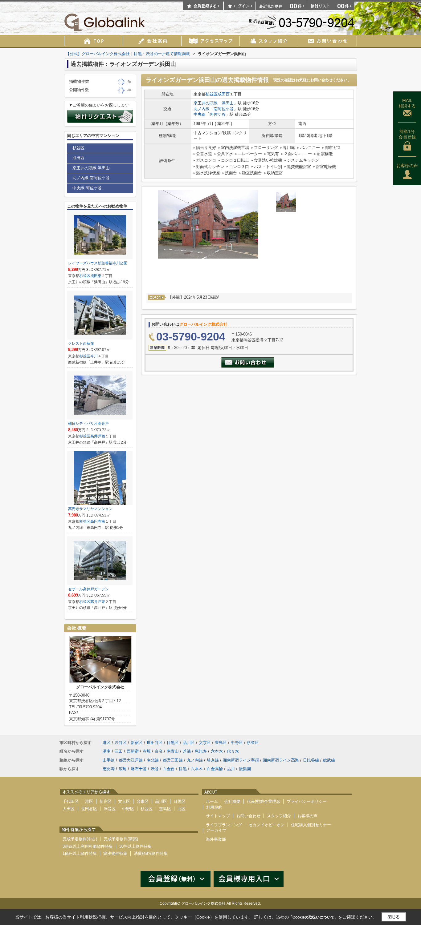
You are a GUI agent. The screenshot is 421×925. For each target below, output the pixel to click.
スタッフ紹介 (279, 816)
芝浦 (187, 751)
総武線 (329, 760)
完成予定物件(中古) (80, 839)
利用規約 (214, 807)
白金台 (169, 768)
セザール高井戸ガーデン (88, 589)
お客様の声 (407, 165)
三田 (119, 751)
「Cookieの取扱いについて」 (313, 917)
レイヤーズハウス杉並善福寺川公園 (97, 263)
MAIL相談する (407, 103)
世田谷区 (155, 742)
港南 (107, 751)
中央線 (200, 114)
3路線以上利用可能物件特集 (88, 846)
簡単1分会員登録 (407, 134)
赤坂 (147, 751)
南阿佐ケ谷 (224, 109)
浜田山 (228, 103)
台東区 (143, 801)
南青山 (173, 751)
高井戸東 (97, 602)
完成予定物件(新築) (121, 839)
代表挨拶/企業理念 (263, 801)
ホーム (212, 801)
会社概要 (232, 801)
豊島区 (221, 742)
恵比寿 (201, 751)
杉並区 (212, 94)
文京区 (205, 742)
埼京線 (213, 760)
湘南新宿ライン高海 (281, 760)
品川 (231, 768)
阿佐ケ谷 (218, 114)
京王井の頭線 (206, 103)
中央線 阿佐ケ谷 (87, 188)
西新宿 (133, 751)
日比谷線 (311, 760)
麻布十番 (139, 768)
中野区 (237, 742)
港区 (107, 742)
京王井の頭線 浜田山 (91, 168)
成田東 (95, 276)
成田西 (224, 94)
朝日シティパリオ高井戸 (88, 423)
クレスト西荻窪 (81, 343)
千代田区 (71, 801)
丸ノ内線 (202, 109)
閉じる (394, 917)
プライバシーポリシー (307, 801)
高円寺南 (97, 521)
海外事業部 (216, 839)
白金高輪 (215, 768)
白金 (159, 751)
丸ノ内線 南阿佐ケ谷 (91, 177)
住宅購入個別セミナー (311, 824)
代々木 (233, 751)
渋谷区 (121, 742)
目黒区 (173, 742)
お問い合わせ (248, 816)
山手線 (109, 760)
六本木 (217, 751)
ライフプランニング (224, 824)
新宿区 (137, 742)
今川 (94, 356)
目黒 (183, 768)
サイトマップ (218, 816)
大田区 (69, 808)
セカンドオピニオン (266, 824)
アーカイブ (216, 830)
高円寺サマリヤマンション (90, 509)
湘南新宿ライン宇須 (241, 760)
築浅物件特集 (115, 853)
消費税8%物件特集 (151, 853)
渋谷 (155, 768)
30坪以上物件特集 (135, 846)
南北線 (153, 760)
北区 (182, 808)
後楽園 (245, 768)
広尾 (123, 768)
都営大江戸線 (131, 760)
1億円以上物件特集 (80, 853)
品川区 (189, 742)
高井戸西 (97, 436)
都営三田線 (173, 760)
